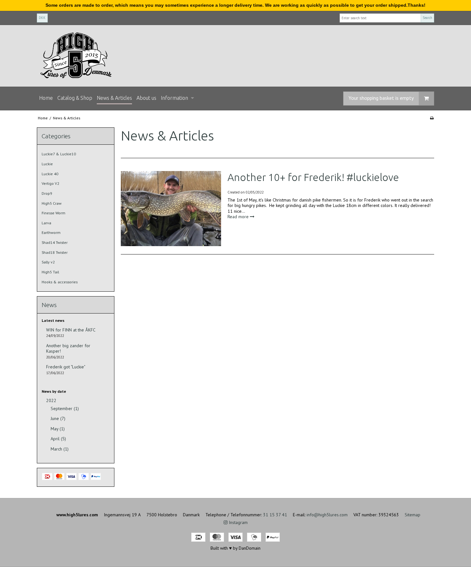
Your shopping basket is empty (381, 98)
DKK (42, 17)
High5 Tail (50, 272)
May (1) (58, 429)
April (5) (58, 439)
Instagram (237, 522)
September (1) (65, 408)
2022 (51, 400)
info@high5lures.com (327, 515)
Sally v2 (48, 262)
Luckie (47, 163)
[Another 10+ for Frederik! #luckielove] (171, 208)
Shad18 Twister (55, 252)
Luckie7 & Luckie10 (59, 153)
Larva (46, 222)
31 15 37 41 (275, 515)
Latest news (53, 320)
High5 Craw (52, 203)
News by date (54, 391)
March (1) (60, 449)
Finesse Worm (53, 212)
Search (427, 17)
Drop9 (47, 193)
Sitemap (412, 515)
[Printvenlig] (431, 118)
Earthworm (51, 232)
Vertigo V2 (50, 183)
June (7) (58, 418)
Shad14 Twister (55, 242)
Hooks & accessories (60, 281)
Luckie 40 (50, 173)
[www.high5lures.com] (235, 56)
